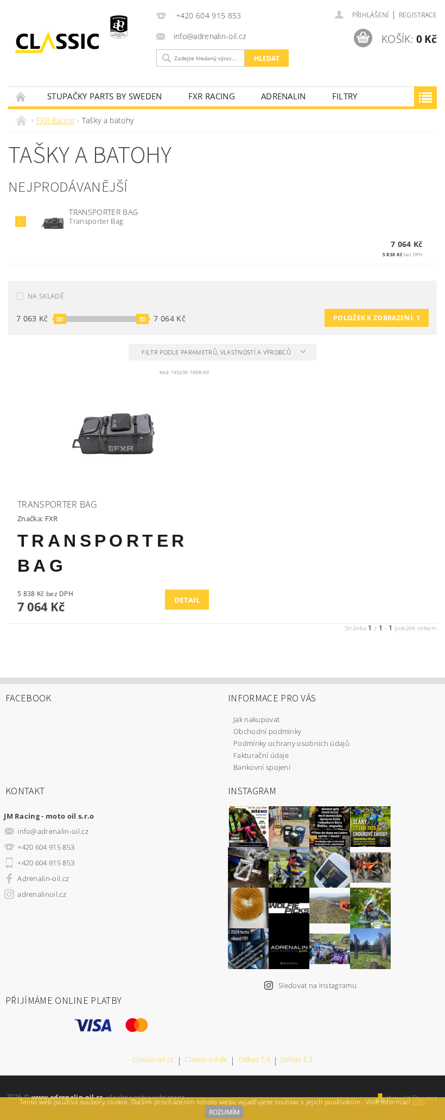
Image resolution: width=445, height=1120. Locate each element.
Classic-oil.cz (153, 1060)
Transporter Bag (103, 212)
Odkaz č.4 (254, 1060)
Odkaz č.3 (297, 1060)
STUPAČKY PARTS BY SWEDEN (104, 96)
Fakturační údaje (261, 755)
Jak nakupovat (256, 719)
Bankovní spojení (261, 767)
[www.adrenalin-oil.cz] (79, 42)
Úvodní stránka (21, 96)
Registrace (418, 15)
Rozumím (224, 1112)
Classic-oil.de (206, 1060)
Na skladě (46, 296)
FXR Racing (211, 96)
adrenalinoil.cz (41, 894)
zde (418, 1101)
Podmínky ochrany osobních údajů (291, 743)
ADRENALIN (283, 96)
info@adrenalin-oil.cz (52, 831)
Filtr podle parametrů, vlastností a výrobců (217, 352)
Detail (187, 600)
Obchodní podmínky (267, 731)
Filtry (345, 96)
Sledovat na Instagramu (317, 985)
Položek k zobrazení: (376, 317)
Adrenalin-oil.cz (43, 878)
